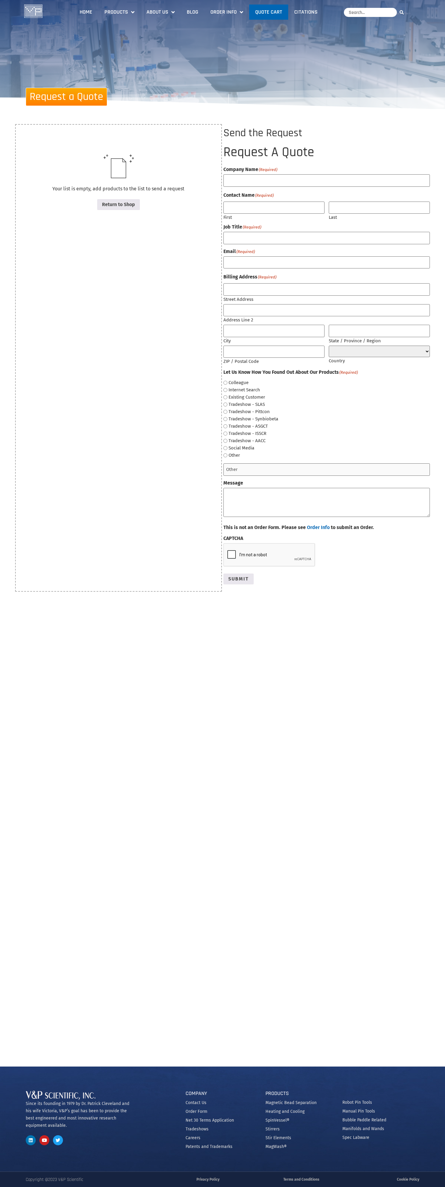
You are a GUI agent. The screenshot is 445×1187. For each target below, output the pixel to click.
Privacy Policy (207, 1179)
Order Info (223, 11)
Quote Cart (268, 11)
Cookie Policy (408, 1179)
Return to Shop (118, 204)
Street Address (238, 299)
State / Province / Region (355, 340)
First (227, 217)
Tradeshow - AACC (247, 441)
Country (337, 360)
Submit (238, 579)
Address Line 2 (238, 319)
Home (86, 11)
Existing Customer (247, 397)
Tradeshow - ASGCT (248, 426)
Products (116, 11)
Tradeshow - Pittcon (249, 411)
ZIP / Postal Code (241, 361)
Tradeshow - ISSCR (247, 433)
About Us (157, 11)
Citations (306, 11)
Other (234, 455)
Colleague (239, 382)
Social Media (241, 448)
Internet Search (244, 390)
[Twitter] (58, 1140)
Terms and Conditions (301, 1179)
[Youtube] (44, 1140)
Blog (192, 11)
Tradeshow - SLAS (247, 404)
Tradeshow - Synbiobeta (253, 419)
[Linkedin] (31, 1140)
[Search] (403, 12)
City (227, 340)
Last (333, 217)
